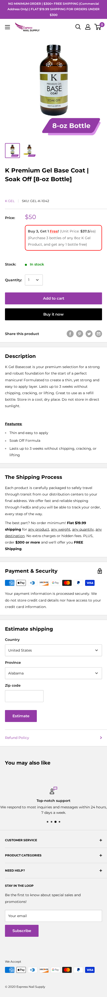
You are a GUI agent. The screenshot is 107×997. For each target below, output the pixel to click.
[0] (98, 27)
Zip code (13, 685)
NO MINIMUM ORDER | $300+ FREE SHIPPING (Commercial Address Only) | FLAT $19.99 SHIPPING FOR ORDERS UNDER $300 (53, 9)
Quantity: (13, 280)
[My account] (87, 27)
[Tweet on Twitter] (89, 333)
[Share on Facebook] (70, 333)
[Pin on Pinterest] (79, 333)
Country (12, 639)
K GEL (10, 201)
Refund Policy (17, 737)
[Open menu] (7, 27)
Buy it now (53, 314)
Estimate (20, 716)
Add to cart (53, 298)
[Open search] (78, 27)
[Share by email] (98, 333)
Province (13, 662)
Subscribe (21, 930)
